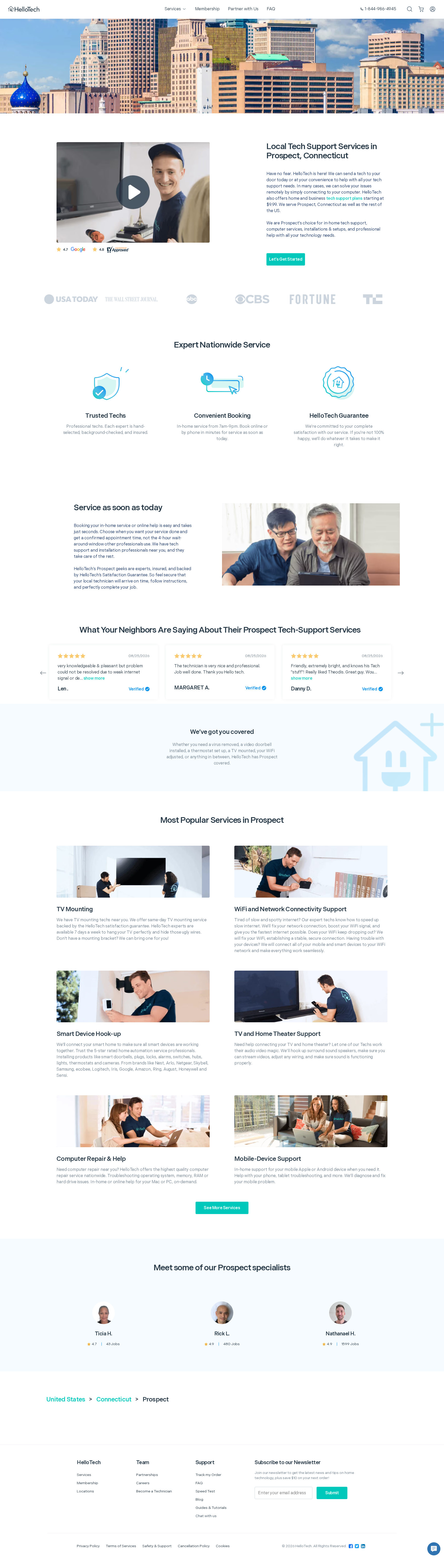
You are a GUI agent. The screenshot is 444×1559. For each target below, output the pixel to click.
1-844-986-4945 (380, 9)
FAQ (199, 1483)
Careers (143, 1483)
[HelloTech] (24, 9)
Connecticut (114, 1399)
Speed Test (205, 1491)
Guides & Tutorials (211, 1508)
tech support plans (344, 198)
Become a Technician (154, 1491)
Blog (199, 1499)
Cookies (223, 1546)
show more (94, 678)
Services (84, 1475)
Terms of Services (121, 1546)
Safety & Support (157, 1546)
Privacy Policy (88, 1546)
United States (65, 1399)
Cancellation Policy (194, 1546)
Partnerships (147, 1475)
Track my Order (208, 1475)
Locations (85, 1491)
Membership (87, 1483)
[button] (433, 1548)
